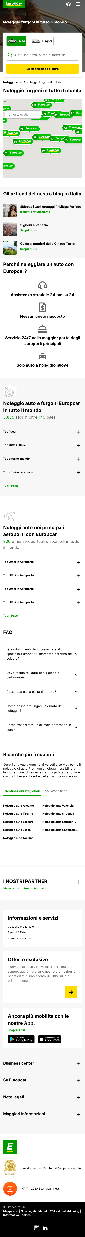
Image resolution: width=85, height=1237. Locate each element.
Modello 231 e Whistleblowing (58, 1211)
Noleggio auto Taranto (18, 813)
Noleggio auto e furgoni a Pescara (60, 821)
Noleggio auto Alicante (18, 805)
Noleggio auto (12, 82)
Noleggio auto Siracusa (58, 813)
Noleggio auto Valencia (58, 805)
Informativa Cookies (17, 1215)
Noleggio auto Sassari (18, 821)
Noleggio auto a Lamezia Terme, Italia (60, 829)
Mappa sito (10, 1211)
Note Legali (28, 1211)
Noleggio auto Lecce (17, 829)
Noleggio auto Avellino (18, 838)
